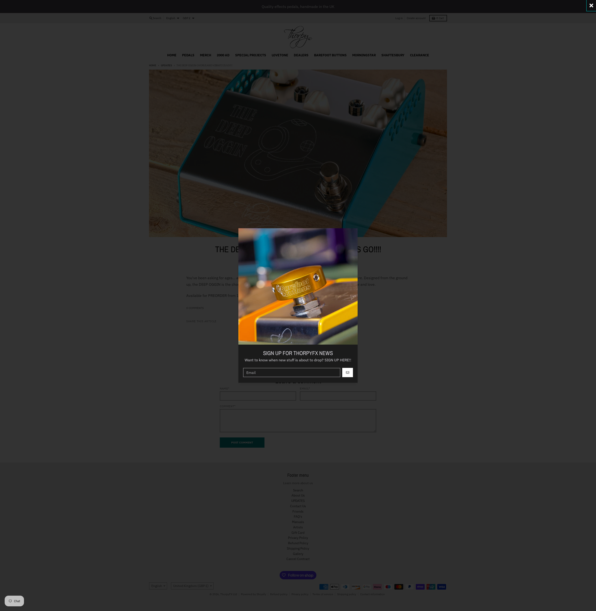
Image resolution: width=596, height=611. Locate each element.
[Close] (591, 5)
